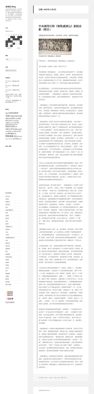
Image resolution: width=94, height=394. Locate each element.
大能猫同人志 (9, 226)
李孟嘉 (7, 259)
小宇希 (7, 235)
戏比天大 (8, 246)
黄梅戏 (20, 138)
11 (16, 39)
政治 (12, 124)
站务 (12, 131)
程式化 (9, 131)
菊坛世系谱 (19, 136)
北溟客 (7, 215)
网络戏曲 (9, 136)
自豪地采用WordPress (44, 390)
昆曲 (14, 124)
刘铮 (7, 213)
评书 (10, 138)
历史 (16, 118)
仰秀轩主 (8, 202)
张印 (7, 240)
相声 (20, 129)
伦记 (7, 207)
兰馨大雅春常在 (9, 210)
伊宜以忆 (8, 204)
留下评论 (64, 377)
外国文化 (10, 120)
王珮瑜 (7, 276)
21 (6, 43)
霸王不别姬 (8, 284)
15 (9, 41)
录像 (15, 122)
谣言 (12, 138)
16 (11, 41)
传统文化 (8, 118)
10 (13, 39)
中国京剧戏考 (13, 113)
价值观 (20, 116)
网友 (7, 133)
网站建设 (11, 133)
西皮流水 (8, 282)
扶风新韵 (8, 254)
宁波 (7, 232)
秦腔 (6, 131)
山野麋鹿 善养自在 (10, 237)
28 (6, 46)
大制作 (7, 122)
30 (11, 46)
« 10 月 (9, 48)
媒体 (13, 122)
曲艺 (17, 124)
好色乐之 (8, 229)
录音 (18, 123)
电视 (18, 129)
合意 (7, 221)
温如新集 (8, 273)
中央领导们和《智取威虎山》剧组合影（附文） (60, 27)
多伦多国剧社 (16, 120)
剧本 (13, 118)
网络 (15, 133)
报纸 (10, 124)
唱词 (19, 118)
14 (6, 41)
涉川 (7, 270)
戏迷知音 (8, 248)
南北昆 (7, 218)
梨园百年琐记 (10, 126)
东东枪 (7, 199)
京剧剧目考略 (14, 116)
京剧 (7, 115)
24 (13, 43)
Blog (7, 113)
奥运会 (10, 122)
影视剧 (7, 124)
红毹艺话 (15, 131)
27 (21, 43)
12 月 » (19, 48)
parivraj (8, 196)
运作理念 (16, 139)
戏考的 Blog (11, 6)
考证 (15, 136)
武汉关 (7, 268)
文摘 (51, 377)
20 (21, 41)
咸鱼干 (7, 224)
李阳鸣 (7, 262)
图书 (7, 120)
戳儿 (7, 251)
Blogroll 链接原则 (10, 302)
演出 (16, 126)
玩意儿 (8, 129)
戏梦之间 (8, 243)
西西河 (42, 35)
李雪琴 (7, 265)
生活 (12, 129)
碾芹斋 (7, 279)
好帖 (76, 35)
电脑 (15, 129)
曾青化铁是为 (9, 257)
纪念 (19, 131)
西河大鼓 (7, 138)
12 (18, 39)
